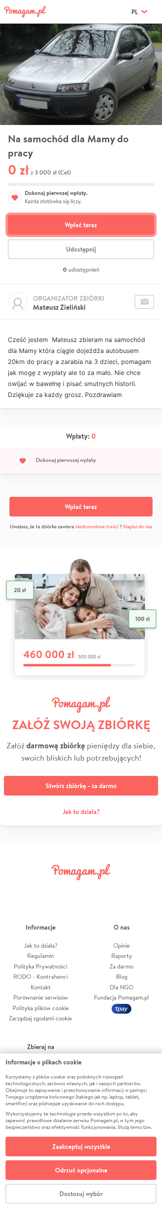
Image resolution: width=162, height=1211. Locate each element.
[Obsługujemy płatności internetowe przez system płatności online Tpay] (121, 1008)
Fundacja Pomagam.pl (121, 997)
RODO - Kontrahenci (40, 976)
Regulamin (40, 955)
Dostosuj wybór (81, 1193)
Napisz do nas (137, 526)
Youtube (147, 889)
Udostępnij (81, 249)
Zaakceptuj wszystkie (81, 1146)
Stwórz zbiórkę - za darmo (81, 785)
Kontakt (41, 987)
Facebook (15, 889)
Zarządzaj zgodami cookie (40, 1018)
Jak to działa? (81, 811)
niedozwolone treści (96, 526)
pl (134, 11)
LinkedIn (94, 889)
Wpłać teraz (81, 225)
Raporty (121, 955)
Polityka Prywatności (40, 966)
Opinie (121, 945)
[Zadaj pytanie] (144, 302)
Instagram (67, 889)
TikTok (121, 889)
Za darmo (121, 966)
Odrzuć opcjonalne (81, 1170)
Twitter (41, 889)
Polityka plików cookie (41, 1008)
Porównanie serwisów (40, 997)
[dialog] (81, 1132)
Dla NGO (121, 987)
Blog (121, 976)
